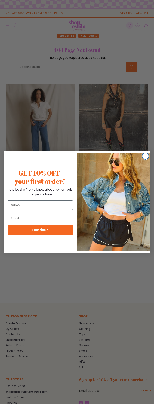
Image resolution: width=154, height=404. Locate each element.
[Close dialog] (145, 156)
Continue (40, 230)
